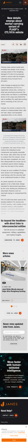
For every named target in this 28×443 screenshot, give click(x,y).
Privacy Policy (4, 422)
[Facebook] (13, 44)
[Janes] (7, 2)
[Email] (24, 44)
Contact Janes (8, 415)
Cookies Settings (14, 435)
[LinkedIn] (21, 44)
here (16, 340)
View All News (12, 313)
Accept (14, 440)
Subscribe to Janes (12, 240)
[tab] (12, 306)
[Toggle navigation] (25, 2)
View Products (12, 387)
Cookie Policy (21, 432)
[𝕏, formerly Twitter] (17, 44)
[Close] (26, 427)
